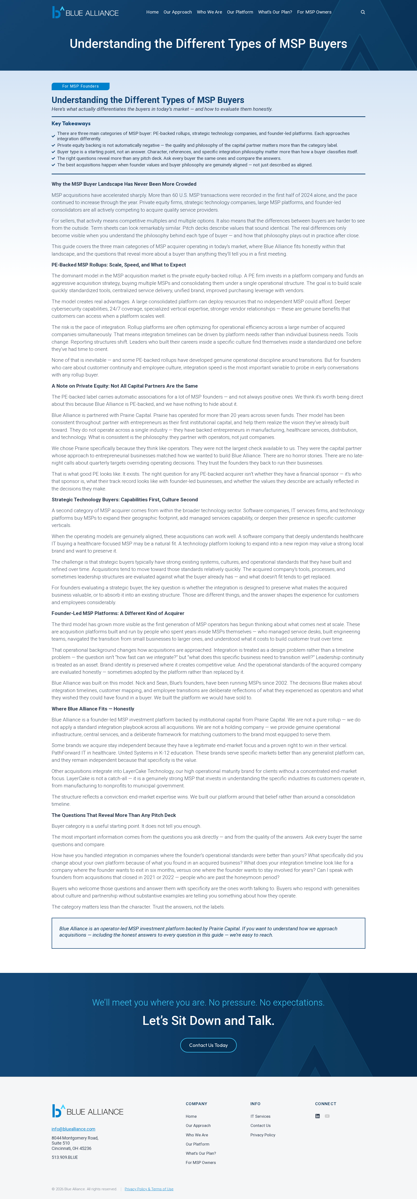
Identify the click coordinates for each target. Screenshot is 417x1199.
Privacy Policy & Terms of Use (149, 1189)
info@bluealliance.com (73, 1129)
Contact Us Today (208, 1045)
